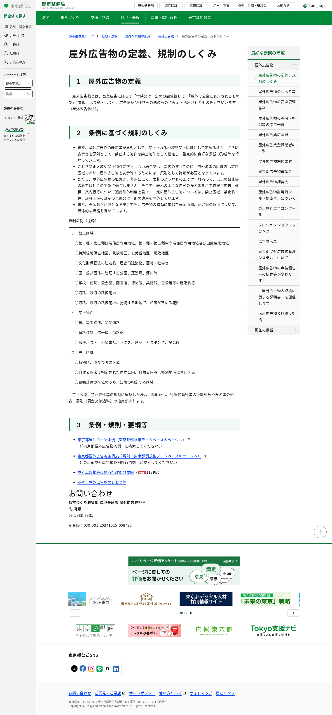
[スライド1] (177, 613)
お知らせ (283, 5)
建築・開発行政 (164, 17)
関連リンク (225, 693)
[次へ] (293, 613)
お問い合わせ (80, 693)
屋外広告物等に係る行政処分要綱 (106, 472)
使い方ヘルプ (170, 693)
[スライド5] (181, 613)
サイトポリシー (142, 693)
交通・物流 (100, 17)
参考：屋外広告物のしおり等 (102, 482)
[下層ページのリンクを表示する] (295, 65)
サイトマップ (201, 693)
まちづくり (70, 17)
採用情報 (196, 5)
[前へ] (75, 613)
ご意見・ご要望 (108, 693)
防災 (45, 17)
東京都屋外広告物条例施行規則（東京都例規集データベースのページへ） (139, 456)
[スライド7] (186, 613)
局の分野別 (146, 5)
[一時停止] (191, 613)
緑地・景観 (130, 17)
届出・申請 (221, 5)
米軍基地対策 (199, 17)
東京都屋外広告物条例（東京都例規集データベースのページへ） (132, 439)
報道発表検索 (13, 108)
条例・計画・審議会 (252, 5)
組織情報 (171, 5)
